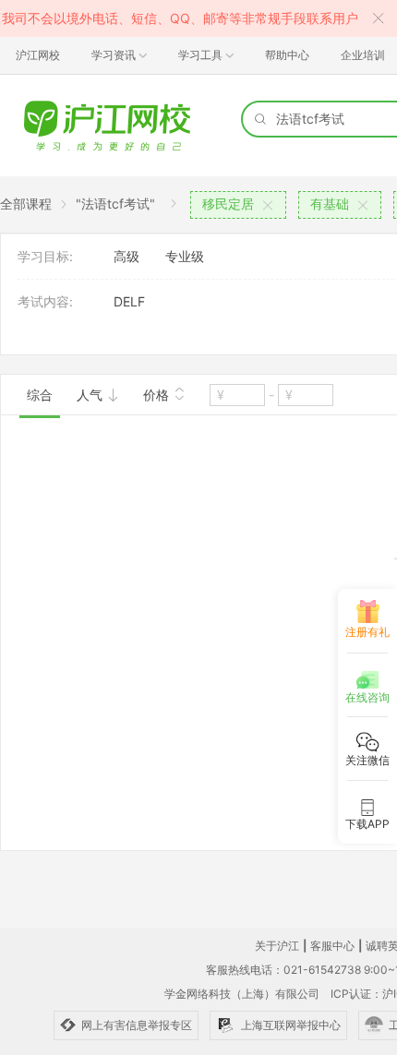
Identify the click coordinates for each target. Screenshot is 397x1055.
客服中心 (332, 946)
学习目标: (45, 256)
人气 (91, 394)
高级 (126, 256)
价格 (158, 394)
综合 (40, 394)
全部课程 (26, 203)
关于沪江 (277, 946)
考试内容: (45, 301)
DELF (129, 301)
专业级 (184, 256)
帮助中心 (287, 55)
